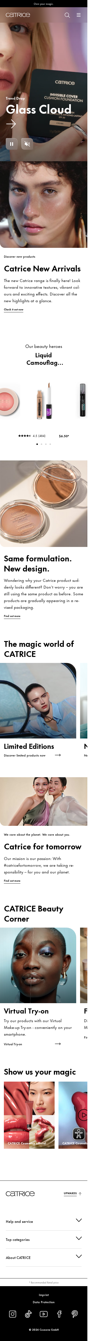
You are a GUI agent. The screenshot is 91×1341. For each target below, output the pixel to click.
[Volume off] (27, 144)
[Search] (67, 15)
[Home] (18, 15)
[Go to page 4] (50, 444)
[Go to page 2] (41, 444)
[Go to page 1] (37, 444)
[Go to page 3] (46, 444)
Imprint (44, 1294)
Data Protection (44, 1301)
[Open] (79, 15)
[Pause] (11, 144)
